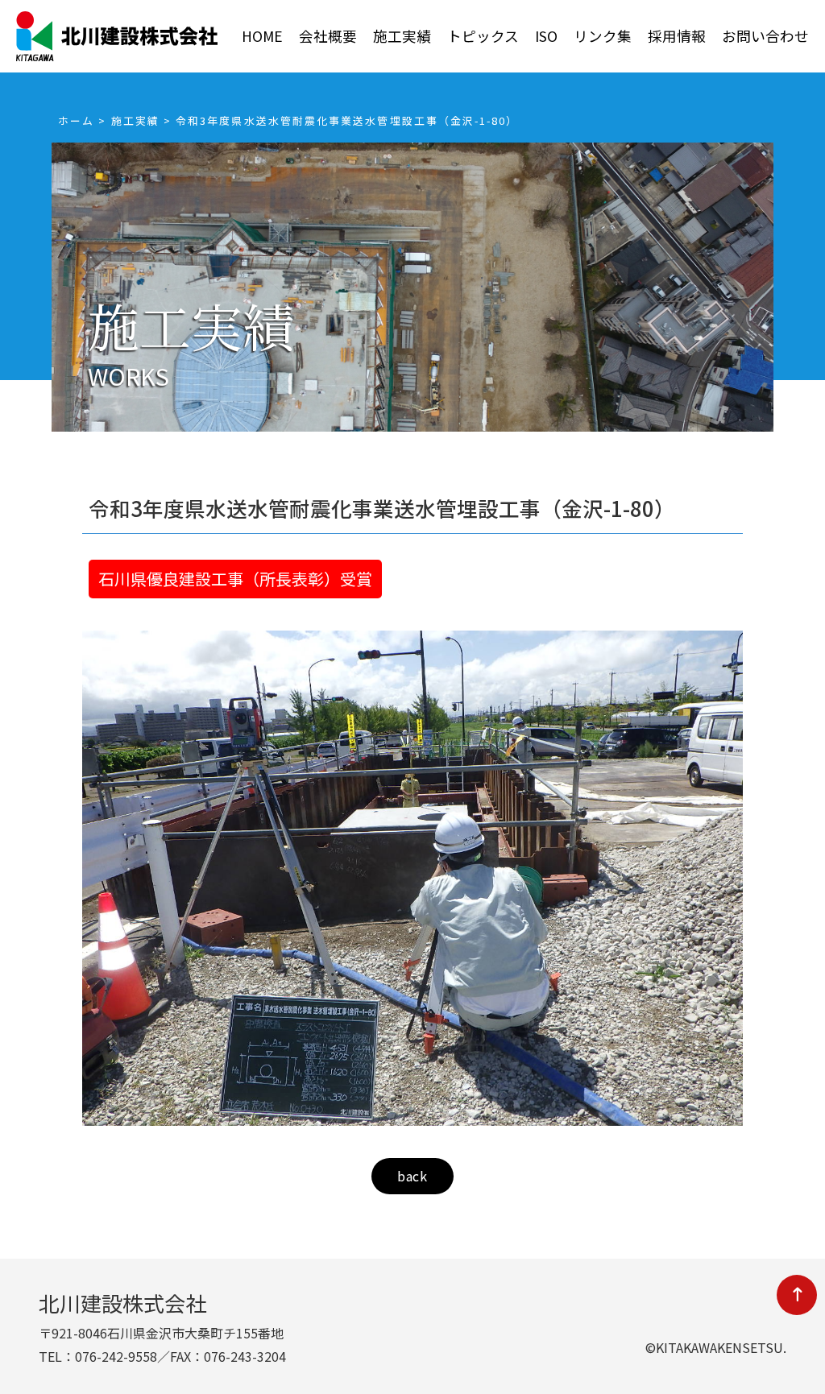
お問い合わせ (765, 36)
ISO (546, 36)
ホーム (76, 120)
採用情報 (677, 36)
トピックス (483, 36)
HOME (262, 36)
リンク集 (603, 36)
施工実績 (402, 36)
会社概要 (328, 36)
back (412, 1175)
